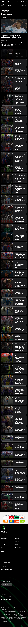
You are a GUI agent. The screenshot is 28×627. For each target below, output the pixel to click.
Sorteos (3, 544)
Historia (17, 541)
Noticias (17, 538)
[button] (23, 5)
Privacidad (4, 594)
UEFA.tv (3, 541)
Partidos (3, 535)
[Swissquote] (22, 517)
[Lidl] (11, 521)
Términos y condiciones (7, 596)
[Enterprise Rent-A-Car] (16, 517)
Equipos (17, 535)
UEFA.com (3, 566)
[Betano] (16, 521)
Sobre (16, 544)
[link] (10, 5)
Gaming (3, 548)
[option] (14, 53)
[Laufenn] (5, 517)
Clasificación (4, 538)
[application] (14, 26)
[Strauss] (11, 517)
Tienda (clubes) (18, 548)
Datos (2, 551)
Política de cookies (6, 599)
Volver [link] (4, 17)
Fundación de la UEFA (6, 569)
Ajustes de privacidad (6, 602)
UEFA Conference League (3, 5)
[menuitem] (13, 5)
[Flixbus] (22, 521)
